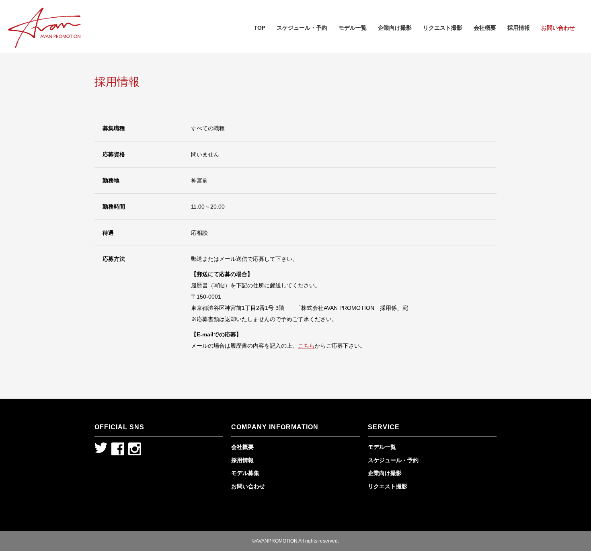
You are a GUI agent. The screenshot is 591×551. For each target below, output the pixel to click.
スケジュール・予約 (302, 28)
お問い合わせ (558, 28)
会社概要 (485, 28)
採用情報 (518, 28)
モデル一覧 (353, 28)
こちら (306, 345)
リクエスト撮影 (442, 28)
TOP (259, 28)
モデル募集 (245, 473)
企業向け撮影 (395, 28)
